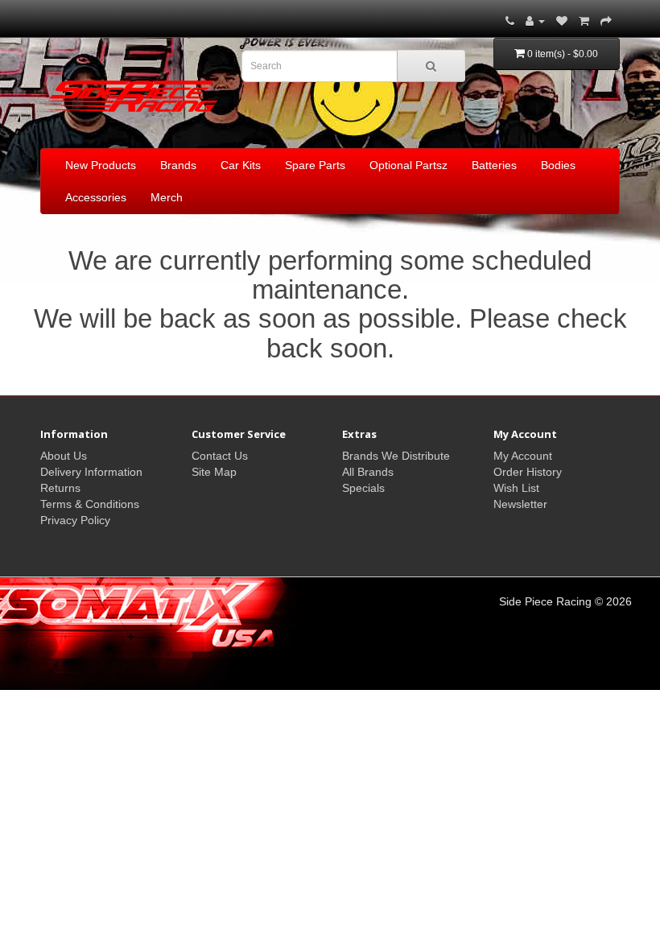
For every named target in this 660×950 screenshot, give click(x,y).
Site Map (214, 471)
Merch (167, 197)
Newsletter (520, 504)
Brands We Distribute (396, 455)
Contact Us (220, 455)
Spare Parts (315, 165)
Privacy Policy (75, 520)
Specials (363, 487)
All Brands (368, 471)
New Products (100, 165)
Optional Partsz (408, 165)
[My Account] (535, 20)
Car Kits (241, 165)
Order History (527, 471)
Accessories (95, 197)
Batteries (494, 165)
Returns (60, 487)
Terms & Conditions (89, 504)
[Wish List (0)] (561, 20)
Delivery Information (91, 471)
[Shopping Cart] (584, 20)
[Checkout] (606, 20)
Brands (178, 165)
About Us (63, 455)
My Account (522, 455)
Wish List (516, 487)
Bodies (558, 165)
